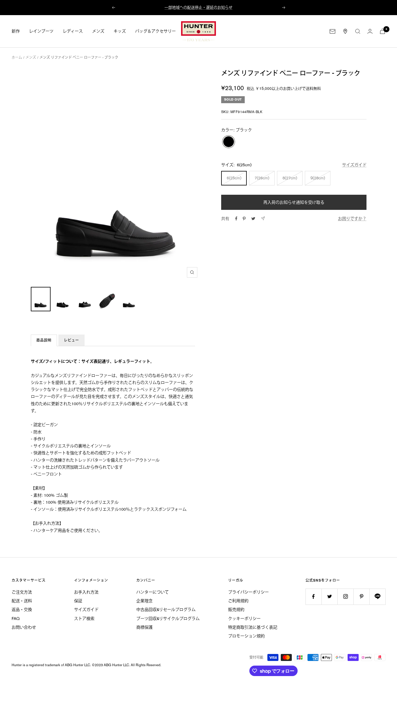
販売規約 (236, 609)
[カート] (382, 31)
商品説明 (43, 340)
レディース (73, 31)
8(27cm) (289, 178)
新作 (16, 31)
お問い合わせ (24, 627)
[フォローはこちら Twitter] (329, 597)
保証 (78, 600)
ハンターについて (152, 592)
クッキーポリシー (244, 618)
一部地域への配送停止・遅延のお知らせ (198, 7)
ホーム (17, 58)
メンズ (98, 31)
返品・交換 (22, 609)
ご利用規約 (238, 600)
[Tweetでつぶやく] (253, 219)
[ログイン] (370, 31)
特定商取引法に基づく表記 (252, 627)
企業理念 (144, 600)
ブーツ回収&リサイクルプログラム (168, 618)
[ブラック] (228, 142)
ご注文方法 (22, 592)
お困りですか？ (352, 218)
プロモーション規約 (246, 636)
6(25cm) (234, 178)
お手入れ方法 (86, 592)
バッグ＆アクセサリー (155, 31)
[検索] (357, 31)
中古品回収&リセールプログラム (166, 609)
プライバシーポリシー (248, 592)
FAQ (15, 618)
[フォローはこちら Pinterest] (361, 597)
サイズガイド (354, 164)
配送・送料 (22, 600)
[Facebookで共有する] (236, 219)
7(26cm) (262, 178)
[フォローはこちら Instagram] (345, 597)
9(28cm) (317, 178)
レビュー (71, 340)
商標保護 (144, 627)
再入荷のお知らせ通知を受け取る (293, 202)
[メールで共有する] (263, 218)
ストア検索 (84, 618)
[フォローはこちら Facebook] (313, 597)
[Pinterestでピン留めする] (244, 219)
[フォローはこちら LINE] (377, 597)
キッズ (120, 31)
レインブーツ (41, 31)
